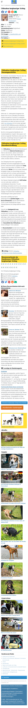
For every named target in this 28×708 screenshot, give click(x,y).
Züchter (12, 685)
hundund (11, 699)
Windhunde (5, 673)
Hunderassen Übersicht (8, 426)
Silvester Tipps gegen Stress (8, 469)
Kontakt (3, 703)
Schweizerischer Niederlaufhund (17, 348)
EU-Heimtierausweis (6, 650)
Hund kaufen (19, 691)
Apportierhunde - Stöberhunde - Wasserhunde (14, 670)
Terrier (4, 661)
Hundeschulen (18, 685)
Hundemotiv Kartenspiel (12, 408)
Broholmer (11, 311)
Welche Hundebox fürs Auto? (8, 632)
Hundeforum (14, 688)
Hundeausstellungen (6, 693)
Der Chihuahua (8, 123)
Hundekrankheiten (17, 693)
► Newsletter (5, 677)
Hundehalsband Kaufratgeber (8, 595)
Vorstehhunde (6, 668)
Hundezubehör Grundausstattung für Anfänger (13, 503)
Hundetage (4, 371)
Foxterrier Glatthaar (14, 329)
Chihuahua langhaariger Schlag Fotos (13, 41)
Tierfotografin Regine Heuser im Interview (12, 386)
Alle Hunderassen (8, 46)
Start (2, 5)
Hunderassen (7, 5)
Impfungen (4, 695)
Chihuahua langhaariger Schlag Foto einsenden (14, 402)
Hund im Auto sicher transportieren (10, 615)
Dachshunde (6, 663)
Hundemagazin (6, 688)
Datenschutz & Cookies (19, 703)
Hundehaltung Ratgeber (8, 691)
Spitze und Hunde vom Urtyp (9, 665)
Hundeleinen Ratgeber (7, 577)
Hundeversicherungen (7, 696)
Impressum (9, 703)
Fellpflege (14, 276)
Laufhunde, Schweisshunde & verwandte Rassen (14, 667)
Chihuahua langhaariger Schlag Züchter (14, 43)
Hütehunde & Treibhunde (9, 656)
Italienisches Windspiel (15, 290)
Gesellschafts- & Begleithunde (10, 672)
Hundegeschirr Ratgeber (7, 560)
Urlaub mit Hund (12, 695)
